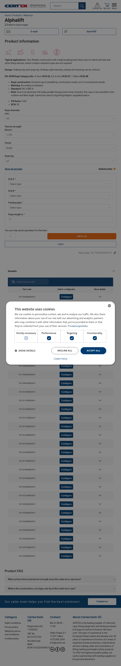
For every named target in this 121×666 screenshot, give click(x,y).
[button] (25, 350)
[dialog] (60, 333)
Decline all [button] (65, 350)
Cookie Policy (60, 358)
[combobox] (109, 305)
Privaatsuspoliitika (78, 326)
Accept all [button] (93, 350)
